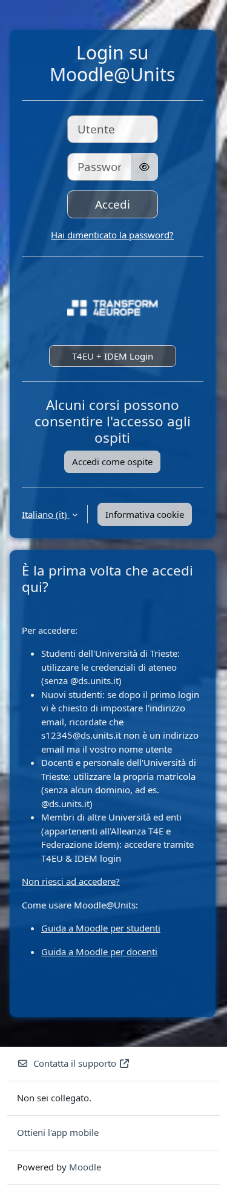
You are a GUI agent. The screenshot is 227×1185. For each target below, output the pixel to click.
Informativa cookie (144, 514)
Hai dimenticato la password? (112, 235)
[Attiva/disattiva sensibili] (144, 167)
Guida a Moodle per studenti (100, 928)
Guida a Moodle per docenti (99, 951)
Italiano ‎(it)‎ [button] (46, 514)
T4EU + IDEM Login (112, 356)
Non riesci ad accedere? (71, 881)
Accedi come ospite (112, 461)
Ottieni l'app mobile (58, 1132)
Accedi (112, 204)
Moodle (85, 1167)
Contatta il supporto (74, 1063)
